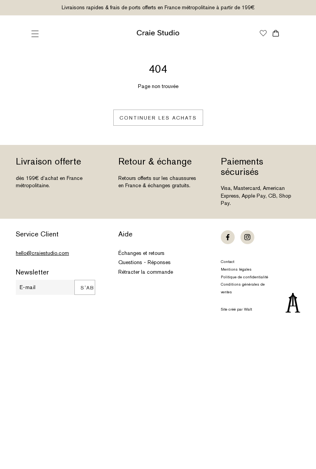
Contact (227, 261)
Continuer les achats (158, 118)
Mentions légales (236, 269)
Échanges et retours (141, 253)
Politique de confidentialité (244, 277)
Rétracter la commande (145, 272)
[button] (35, 34)
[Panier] (275, 33)
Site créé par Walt (236, 309)
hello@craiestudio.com (42, 253)
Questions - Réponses (144, 262)
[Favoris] (263, 34)
